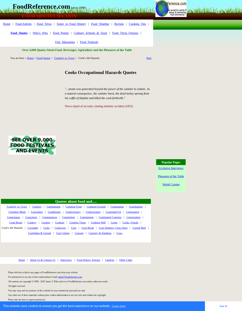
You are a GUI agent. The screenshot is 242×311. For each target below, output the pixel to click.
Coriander (33, 227)
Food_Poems (61, 33)
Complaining (136, 206)
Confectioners (93, 212)
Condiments (54, 212)
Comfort (36, 206)
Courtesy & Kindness (100, 233)
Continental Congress (110, 217)
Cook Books (15, 222)
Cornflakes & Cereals (39, 233)
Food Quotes (43, 58)
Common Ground (96, 206)
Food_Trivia (44, 24)
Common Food (74, 206)
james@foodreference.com (70, 277)
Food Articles (24, 24)
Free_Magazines (65, 42)
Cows (119, 233)
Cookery (31, 222)
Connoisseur (13, 217)
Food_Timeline (100, 24)
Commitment (53, 206)
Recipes (119, 24)
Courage (79, 233)
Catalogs (109, 260)
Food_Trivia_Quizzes (125, 33)
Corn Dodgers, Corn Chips (113, 227)
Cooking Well (98, 222)
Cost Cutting (63, 233)
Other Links (125, 260)
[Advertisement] (32, 93)
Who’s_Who (40, 33)
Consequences (49, 217)
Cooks (114, 222)
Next (148, 58)
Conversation (133, 217)
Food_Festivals (89, 42)
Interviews (66, 260)
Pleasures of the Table (171, 176)
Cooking (59, 222)
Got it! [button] (223, 306)
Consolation (68, 217)
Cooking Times (77, 222)
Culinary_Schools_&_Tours (90, 33)
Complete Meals (17, 212)
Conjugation (132, 212)
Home (6, 24)
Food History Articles (88, 260)
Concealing (37, 212)
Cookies (46, 222)
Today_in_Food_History (71, 24)
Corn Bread (87, 227)
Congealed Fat (113, 212)
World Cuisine (171, 184)
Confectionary (73, 212)
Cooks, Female (130, 222)
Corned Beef (139, 227)
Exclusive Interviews (170, 168)
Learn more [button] (119, 306)
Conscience (31, 217)
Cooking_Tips (137, 24)
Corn (73, 227)
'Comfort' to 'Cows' (64, 58)
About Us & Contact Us (42, 260)
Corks (46, 227)
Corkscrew (60, 227)
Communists (117, 206)
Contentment (87, 217)
